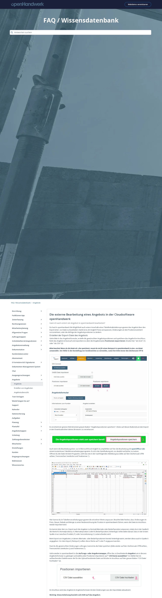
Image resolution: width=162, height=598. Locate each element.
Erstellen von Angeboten (23, 388)
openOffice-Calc (138, 449)
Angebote (36, 303)
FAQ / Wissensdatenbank (21, 303)
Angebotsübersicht (21, 392)
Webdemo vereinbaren (138, 4)
